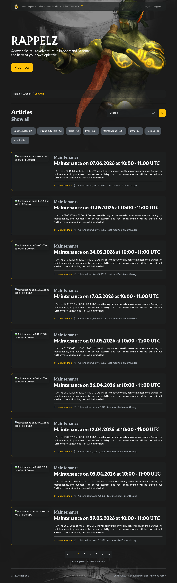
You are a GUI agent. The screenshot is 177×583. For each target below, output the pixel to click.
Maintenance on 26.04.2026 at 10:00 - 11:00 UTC (107, 385)
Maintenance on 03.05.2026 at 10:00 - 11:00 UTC (107, 341)
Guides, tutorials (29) (51, 131)
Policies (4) (153, 131)
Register (157, 6)
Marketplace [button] (29, 6)
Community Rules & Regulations (131, 575)
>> (109, 554)
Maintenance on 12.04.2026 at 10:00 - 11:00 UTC (107, 429)
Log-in (148, 6)
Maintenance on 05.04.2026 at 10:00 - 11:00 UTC (107, 474)
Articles (27, 93)
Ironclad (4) (20, 140)
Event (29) (91, 131)
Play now (22, 67)
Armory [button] (75, 6)
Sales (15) (73, 131)
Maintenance (65, 185)
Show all (39, 93)
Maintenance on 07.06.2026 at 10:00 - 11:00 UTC (107, 163)
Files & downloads (48, 6)
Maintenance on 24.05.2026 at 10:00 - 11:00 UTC (107, 252)
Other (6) (135, 131)
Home (16, 93)
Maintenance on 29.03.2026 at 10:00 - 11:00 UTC (107, 518)
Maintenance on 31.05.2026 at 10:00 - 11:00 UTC (106, 208)
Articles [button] (64, 6)
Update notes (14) (23, 131)
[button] (82, 6)
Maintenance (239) (113, 131)
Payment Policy (157, 575)
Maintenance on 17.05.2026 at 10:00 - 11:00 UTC (106, 296)
